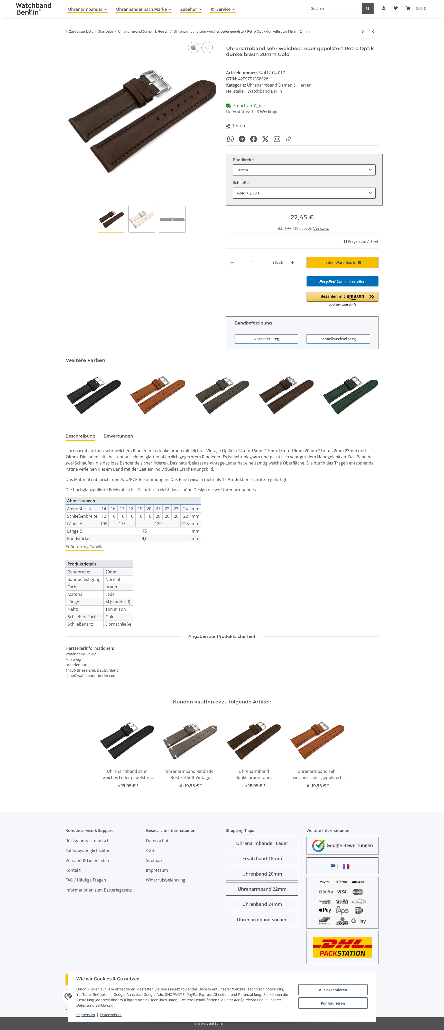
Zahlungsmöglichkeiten (88, 850)
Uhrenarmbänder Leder (262, 843)
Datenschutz (111, 1015)
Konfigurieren (333, 1003)
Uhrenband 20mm (262, 874)
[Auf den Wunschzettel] (207, 47)
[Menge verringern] (232, 262)
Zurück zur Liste (81, 31)
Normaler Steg (266, 338)
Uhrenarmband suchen (262, 919)
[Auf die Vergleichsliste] (193, 47)
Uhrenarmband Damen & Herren (279, 85)
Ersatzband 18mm (262, 858)
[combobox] (304, 169)
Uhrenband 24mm (262, 904)
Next (370, 395)
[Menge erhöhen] (292, 262)
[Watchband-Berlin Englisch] (335, 867)
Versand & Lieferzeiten (87, 860)
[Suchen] (368, 8)
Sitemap (154, 860)
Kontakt (73, 870)
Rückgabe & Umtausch (87, 840)
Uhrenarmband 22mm (262, 889)
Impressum (85, 1015)
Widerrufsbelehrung (165, 880)
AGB (150, 850)
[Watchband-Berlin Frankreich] (347, 867)
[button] (235, 126)
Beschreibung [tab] (80, 436)
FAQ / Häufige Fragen (86, 880)
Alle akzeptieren (333, 990)
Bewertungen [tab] (118, 436)
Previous (74, 395)
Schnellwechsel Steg (338, 338)
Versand (321, 228)
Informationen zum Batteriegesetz (99, 890)
